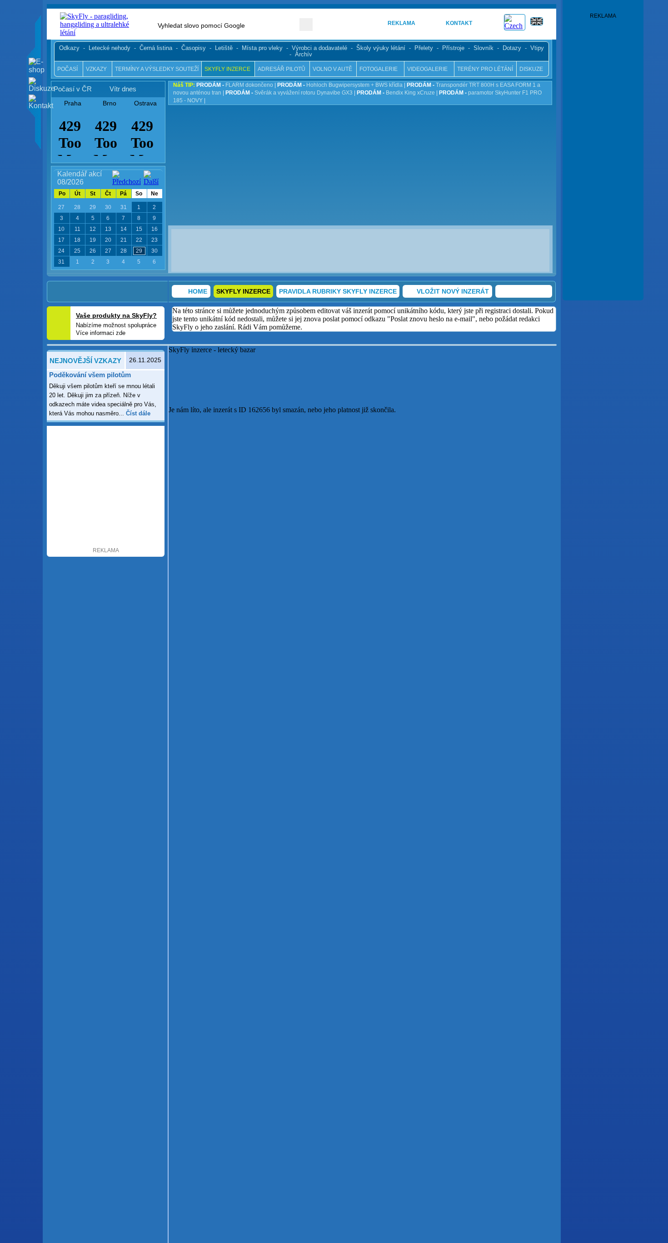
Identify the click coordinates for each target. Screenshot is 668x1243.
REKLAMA (401, 23)
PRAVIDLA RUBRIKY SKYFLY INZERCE (338, 291)
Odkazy (69, 48)
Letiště (223, 48)
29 (139, 251)
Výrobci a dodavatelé (319, 48)
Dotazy (512, 48)
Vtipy (537, 48)
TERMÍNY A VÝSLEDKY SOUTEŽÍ (157, 69)
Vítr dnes (123, 89)
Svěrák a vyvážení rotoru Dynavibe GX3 (289, 93)
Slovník (483, 48)
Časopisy (193, 48)
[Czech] (514, 26)
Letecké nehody (109, 48)
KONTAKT (459, 23)
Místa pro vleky (262, 48)
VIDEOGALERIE (427, 69)
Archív (303, 54)
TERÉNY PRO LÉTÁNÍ (485, 69)
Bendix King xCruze (396, 93)
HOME (351, 23)
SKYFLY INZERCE (227, 69)
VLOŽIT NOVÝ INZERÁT (453, 291)
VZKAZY (96, 69)
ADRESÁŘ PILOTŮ (281, 69)
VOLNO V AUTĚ (332, 69)
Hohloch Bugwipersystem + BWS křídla (340, 85)
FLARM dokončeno (234, 85)
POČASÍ (67, 69)
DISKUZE (531, 69)
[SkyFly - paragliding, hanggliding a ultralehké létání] (99, 32)
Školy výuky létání (380, 48)
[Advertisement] (363, 249)
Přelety (424, 48)
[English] (540, 26)
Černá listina (156, 48)
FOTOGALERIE (378, 69)
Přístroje (453, 48)
